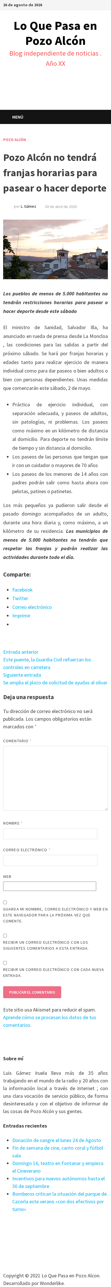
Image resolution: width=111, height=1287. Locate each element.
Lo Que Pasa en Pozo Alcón (55, 33)
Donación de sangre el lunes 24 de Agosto (56, 1140)
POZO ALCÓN (14, 139)
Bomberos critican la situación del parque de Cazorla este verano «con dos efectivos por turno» (59, 1201)
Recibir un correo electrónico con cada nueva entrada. (53, 972)
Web (7, 876)
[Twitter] (105, 4)
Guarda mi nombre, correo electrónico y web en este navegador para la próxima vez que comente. (55, 915)
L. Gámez (28, 206)
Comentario (17, 740)
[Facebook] (98, 4)
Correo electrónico (27, 849)
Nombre (13, 823)
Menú (17, 117)
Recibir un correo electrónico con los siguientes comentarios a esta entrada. (46, 945)
